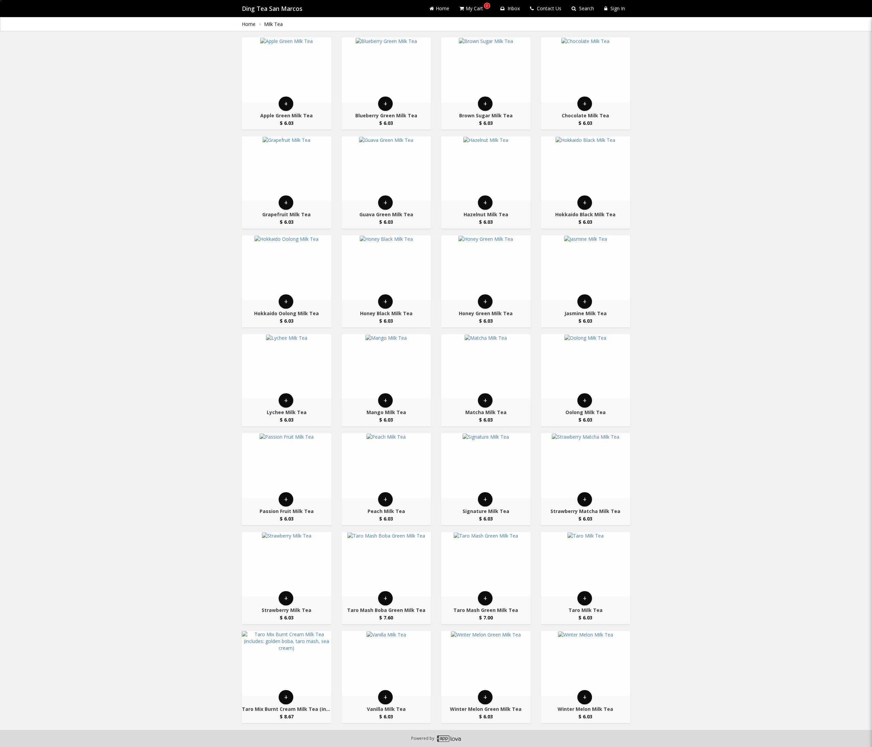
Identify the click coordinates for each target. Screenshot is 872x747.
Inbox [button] (513, 8)
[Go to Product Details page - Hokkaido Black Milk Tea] (585, 168)
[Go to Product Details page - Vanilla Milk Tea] (386, 663)
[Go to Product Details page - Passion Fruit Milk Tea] (286, 465)
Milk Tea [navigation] (274, 24)
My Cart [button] (477, 7)
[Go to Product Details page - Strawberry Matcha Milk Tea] (585, 465)
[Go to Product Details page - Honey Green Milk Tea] (486, 267)
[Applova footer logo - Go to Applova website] (449, 738)
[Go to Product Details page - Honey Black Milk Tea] (386, 267)
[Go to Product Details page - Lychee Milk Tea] (286, 366)
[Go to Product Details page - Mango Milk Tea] (386, 366)
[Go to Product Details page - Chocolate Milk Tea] (585, 70)
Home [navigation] (249, 24)
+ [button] (286, 103)
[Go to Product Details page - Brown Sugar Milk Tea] (486, 70)
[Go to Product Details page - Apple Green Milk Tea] (286, 70)
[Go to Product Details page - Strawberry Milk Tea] (286, 564)
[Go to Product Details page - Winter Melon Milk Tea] (585, 663)
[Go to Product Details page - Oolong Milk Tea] (585, 366)
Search (586, 8)
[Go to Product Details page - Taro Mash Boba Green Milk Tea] (386, 564)
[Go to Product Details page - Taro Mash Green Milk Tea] (486, 564)
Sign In (617, 8)
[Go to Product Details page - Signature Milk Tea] (486, 465)
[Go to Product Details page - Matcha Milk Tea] (486, 366)
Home (442, 8)
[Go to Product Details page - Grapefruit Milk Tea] (286, 168)
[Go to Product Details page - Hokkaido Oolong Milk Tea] (286, 267)
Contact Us (548, 8)
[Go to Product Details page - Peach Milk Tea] (386, 465)
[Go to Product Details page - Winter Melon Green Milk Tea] (486, 663)
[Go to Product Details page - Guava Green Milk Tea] (386, 168)
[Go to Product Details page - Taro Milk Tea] (585, 564)
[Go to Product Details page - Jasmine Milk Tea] (585, 267)
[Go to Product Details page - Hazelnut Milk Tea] (486, 168)
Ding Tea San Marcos (272, 8)
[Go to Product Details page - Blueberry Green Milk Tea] (386, 70)
